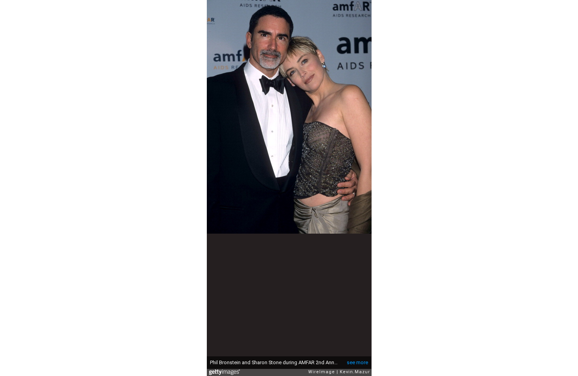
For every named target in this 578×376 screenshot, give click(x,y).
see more (357, 362)
